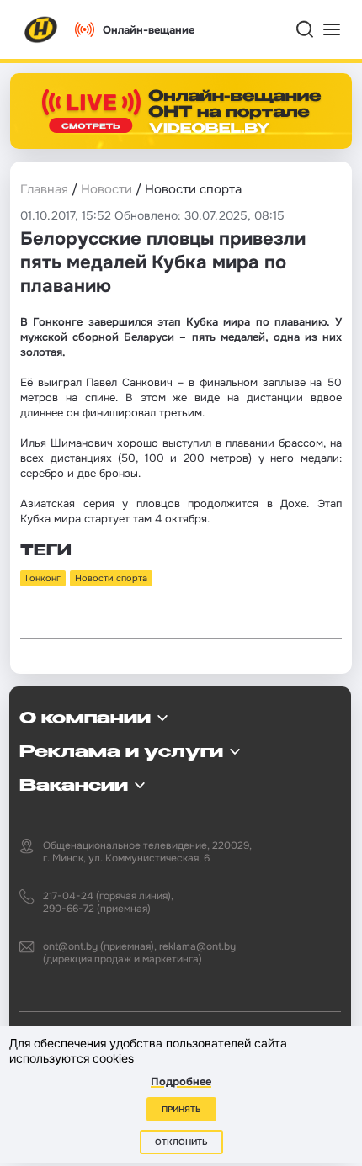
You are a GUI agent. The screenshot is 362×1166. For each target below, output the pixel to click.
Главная (44, 189)
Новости (106, 189)
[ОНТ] (41, 29)
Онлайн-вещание (148, 30)
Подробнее (181, 1081)
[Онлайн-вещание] (181, 111)
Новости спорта (111, 578)
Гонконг (43, 578)
